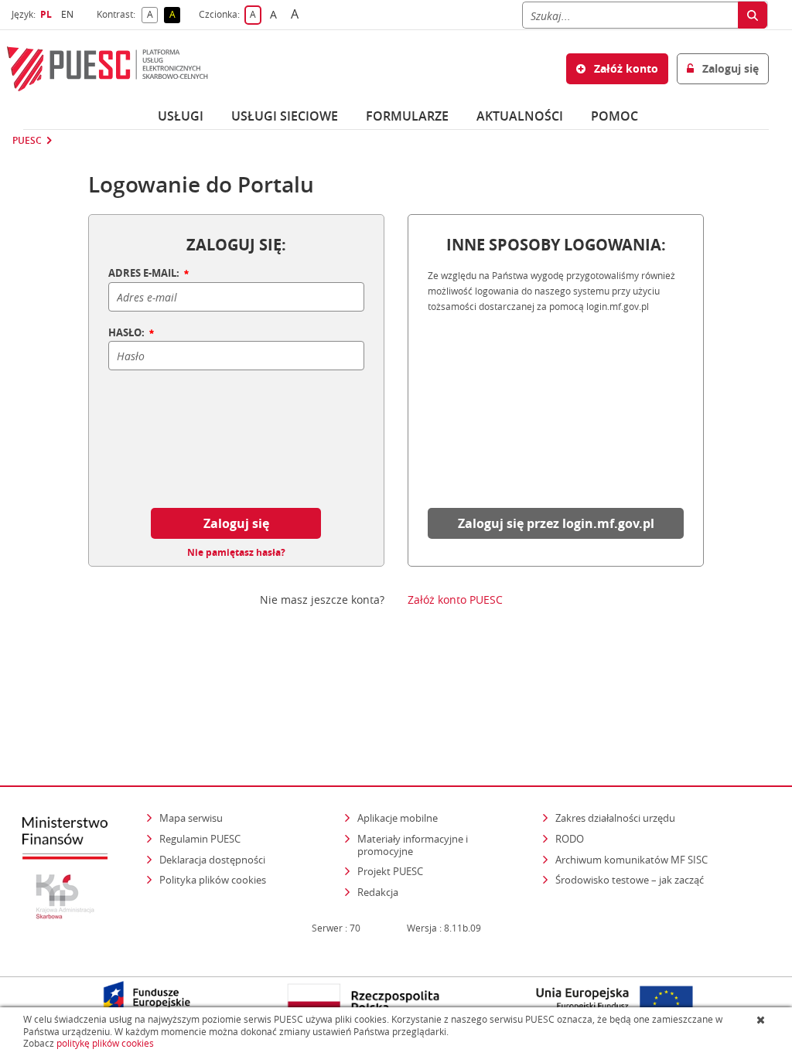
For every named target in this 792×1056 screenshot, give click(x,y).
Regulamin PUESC (200, 839)
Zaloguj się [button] (729, 68)
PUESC (27, 141)
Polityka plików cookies (212, 880)
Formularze (407, 115)
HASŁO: (127, 333)
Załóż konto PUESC (455, 600)
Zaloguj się (236, 523)
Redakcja (377, 892)
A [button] (152, 15)
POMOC (614, 115)
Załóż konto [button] (624, 68)
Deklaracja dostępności (212, 860)
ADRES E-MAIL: (145, 273)
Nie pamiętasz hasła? (236, 553)
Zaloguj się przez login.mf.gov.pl (556, 523)
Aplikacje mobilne (397, 818)
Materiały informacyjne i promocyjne (412, 845)
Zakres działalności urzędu (616, 817)
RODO (569, 839)
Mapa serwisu (191, 818)
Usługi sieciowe (284, 115)
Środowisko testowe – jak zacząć (630, 879)
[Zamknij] (762, 1019)
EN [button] (69, 14)
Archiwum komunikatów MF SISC (631, 860)
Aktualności (519, 115)
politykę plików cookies (105, 1043)
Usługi (180, 115)
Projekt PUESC (390, 871)
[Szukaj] (752, 15)
